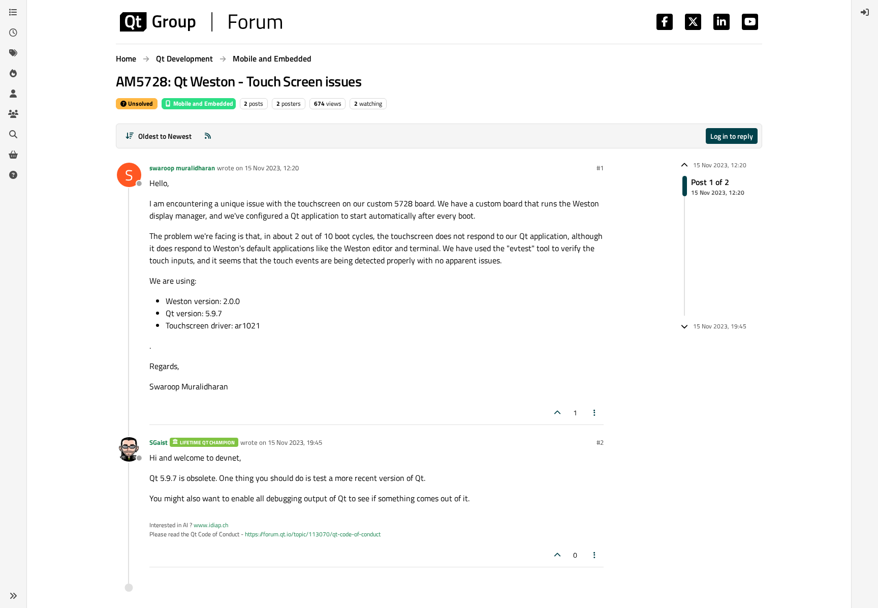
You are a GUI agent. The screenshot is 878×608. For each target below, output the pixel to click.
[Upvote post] (557, 412)
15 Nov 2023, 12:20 (271, 168)
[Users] (13, 93)
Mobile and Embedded (202, 103)
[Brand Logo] (201, 22)
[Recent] (13, 32)
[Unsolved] (13, 175)
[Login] (865, 12)
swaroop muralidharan (182, 168)
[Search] (13, 134)
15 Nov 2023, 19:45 (295, 442)
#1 (600, 168)
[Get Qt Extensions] (13, 154)
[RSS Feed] (207, 136)
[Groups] (13, 114)
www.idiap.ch (211, 525)
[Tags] (13, 53)
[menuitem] (865, 12)
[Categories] (13, 12)
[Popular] (13, 73)
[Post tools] (595, 412)
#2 (600, 442)
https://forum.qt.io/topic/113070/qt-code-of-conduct (313, 534)
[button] (13, 596)
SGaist (158, 442)
